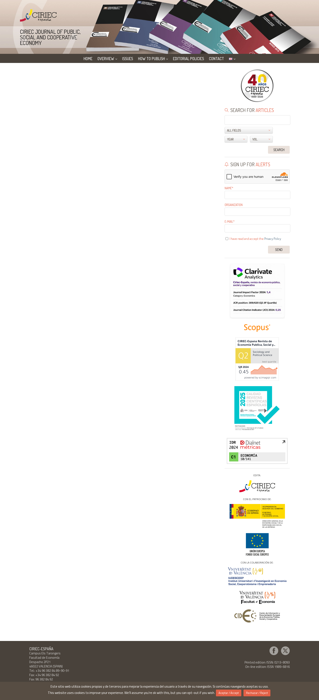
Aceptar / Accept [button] (229, 693)
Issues (127, 58)
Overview (105, 58)
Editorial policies (188, 58)
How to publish (151, 58)
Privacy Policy (272, 239)
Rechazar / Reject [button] (257, 693)
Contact (216, 58)
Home (88, 58)
